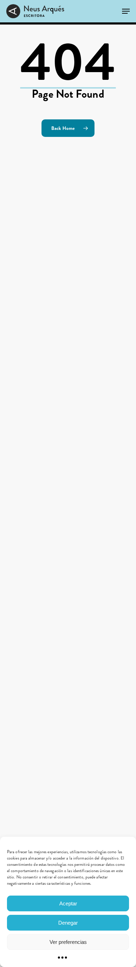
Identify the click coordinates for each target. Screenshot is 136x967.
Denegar (68, 923)
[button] (126, 11)
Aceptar (68, 903)
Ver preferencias (68, 942)
